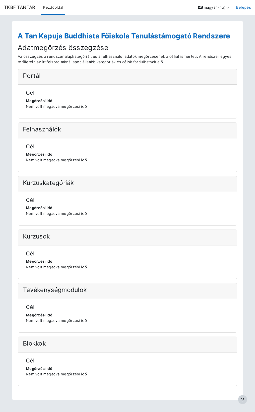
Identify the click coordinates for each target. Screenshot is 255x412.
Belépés (243, 7)
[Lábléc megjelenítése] (242, 399)
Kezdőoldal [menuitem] (53, 7)
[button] (213, 7)
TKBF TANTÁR (19, 7)
